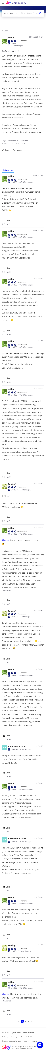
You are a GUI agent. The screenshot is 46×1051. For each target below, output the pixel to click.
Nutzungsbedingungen (10, 1037)
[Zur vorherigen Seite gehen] (19, 1021)
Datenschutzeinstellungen (11, 1041)
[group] (5, 143)
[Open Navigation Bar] (4, 3)
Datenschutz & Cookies (29, 1037)
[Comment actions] (43, 184)
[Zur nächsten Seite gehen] (31, 1021)
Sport (6, 31)
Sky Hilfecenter (16, 1033)
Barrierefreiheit (28, 1033)
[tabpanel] (23, 598)
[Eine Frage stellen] (40, 1045)
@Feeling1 (6, 540)
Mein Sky (5, 1033)
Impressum (34, 1041)
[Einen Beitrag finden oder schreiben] (40, 13)
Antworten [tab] (7, 170)
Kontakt (25, 1041)
